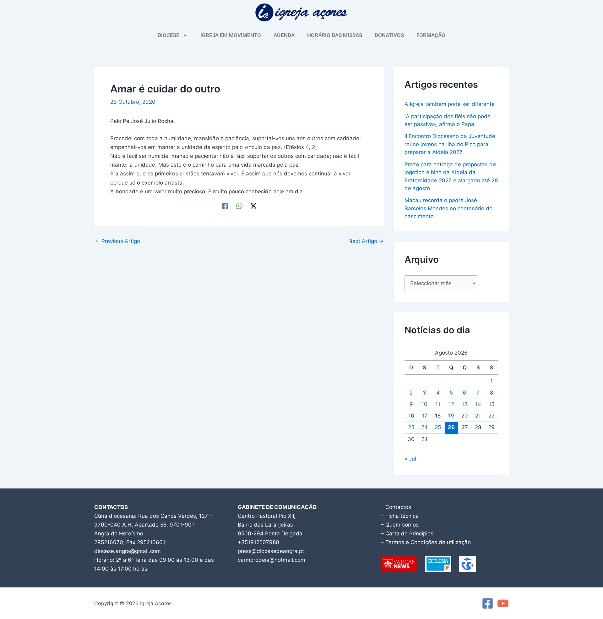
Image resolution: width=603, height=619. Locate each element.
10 (424, 404)
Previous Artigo (117, 241)
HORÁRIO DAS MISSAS (334, 35)
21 (478, 415)
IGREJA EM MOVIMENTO (230, 35)
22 (491, 415)
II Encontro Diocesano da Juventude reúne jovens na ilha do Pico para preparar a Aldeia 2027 (450, 144)
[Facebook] (225, 205)
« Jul (410, 459)
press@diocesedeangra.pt (271, 551)
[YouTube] (503, 603)
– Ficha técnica (400, 516)
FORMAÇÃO (430, 35)
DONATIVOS (389, 35)
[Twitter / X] (253, 205)
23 (411, 427)
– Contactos (396, 507)
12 (451, 404)
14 (478, 404)
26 (451, 427)
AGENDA (284, 35)
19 (451, 415)
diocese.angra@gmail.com (127, 551)
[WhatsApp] (239, 205)
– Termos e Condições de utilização (426, 542)
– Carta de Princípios (407, 533)
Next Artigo (366, 241)
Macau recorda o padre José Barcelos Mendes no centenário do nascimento (448, 208)
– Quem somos (400, 525)
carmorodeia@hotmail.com (271, 560)
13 (465, 404)
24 (424, 427)
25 (438, 427)
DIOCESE (168, 35)
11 (437, 404)
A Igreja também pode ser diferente (450, 104)
